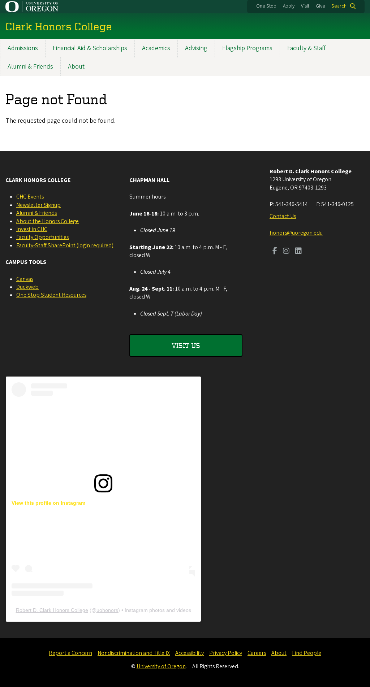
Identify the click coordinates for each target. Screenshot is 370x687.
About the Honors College (47, 221)
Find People (306, 653)
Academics (156, 48)
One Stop (266, 6)
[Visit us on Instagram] (286, 252)
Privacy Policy (225, 653)
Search (339, 6)
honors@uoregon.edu (296, 233)
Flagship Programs (247, 48)
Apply (288, 6)
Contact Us (283, 216)
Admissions (23, 48)
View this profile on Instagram (48, 503)
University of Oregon (161, 666)
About (76, 66)
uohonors (107, 610)
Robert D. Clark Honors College (52, 610)
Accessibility (189, 653)
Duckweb (27, 287)
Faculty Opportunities (42, 237)
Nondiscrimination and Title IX (134, 653)
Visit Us (186, 345)
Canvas (24, 279)
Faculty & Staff (306, 48)
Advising (196, 48)
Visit (305, 6)
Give (320, 6)
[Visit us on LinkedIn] (298, 252)
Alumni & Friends (30, 66)
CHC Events (30, 197)
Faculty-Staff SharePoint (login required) (64, 245)
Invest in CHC (31, 229)
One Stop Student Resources (51, 295)
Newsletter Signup (38, 205)
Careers (257, 653)
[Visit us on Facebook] (275, 252)
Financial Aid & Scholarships (90, 48)
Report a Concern (70, 653)
